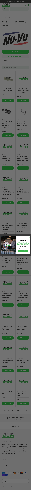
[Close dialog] (29, 237)
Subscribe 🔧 (23, 250)
